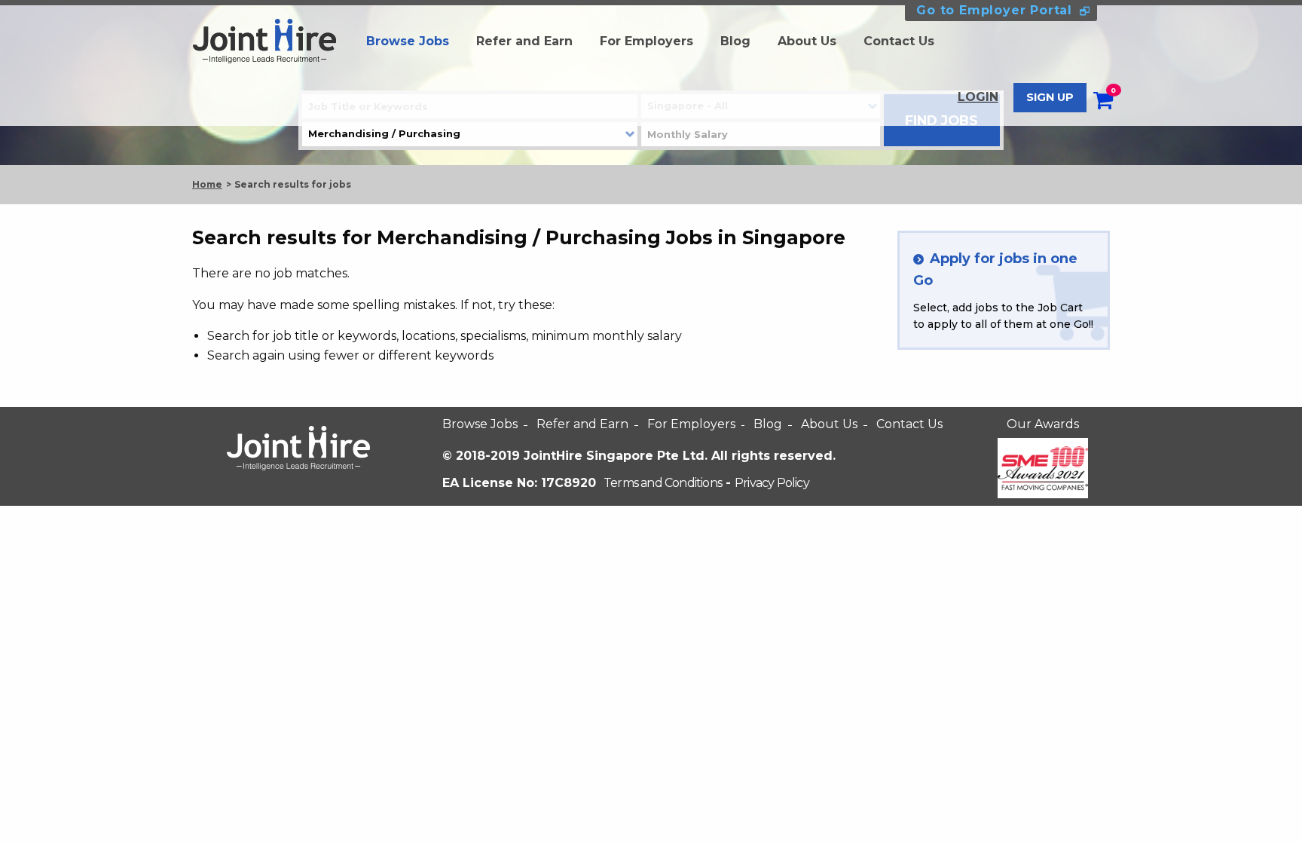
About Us (807, 41)
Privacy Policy (772, 483)
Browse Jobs (407, 41)
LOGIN (978, 97)
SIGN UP (1050, 97)
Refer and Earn (524, 41)
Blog (735, 41)
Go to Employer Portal (994, 10)
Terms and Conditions (663, 483)
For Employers (646, 41)
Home (207, 184)
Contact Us (898, 41)
